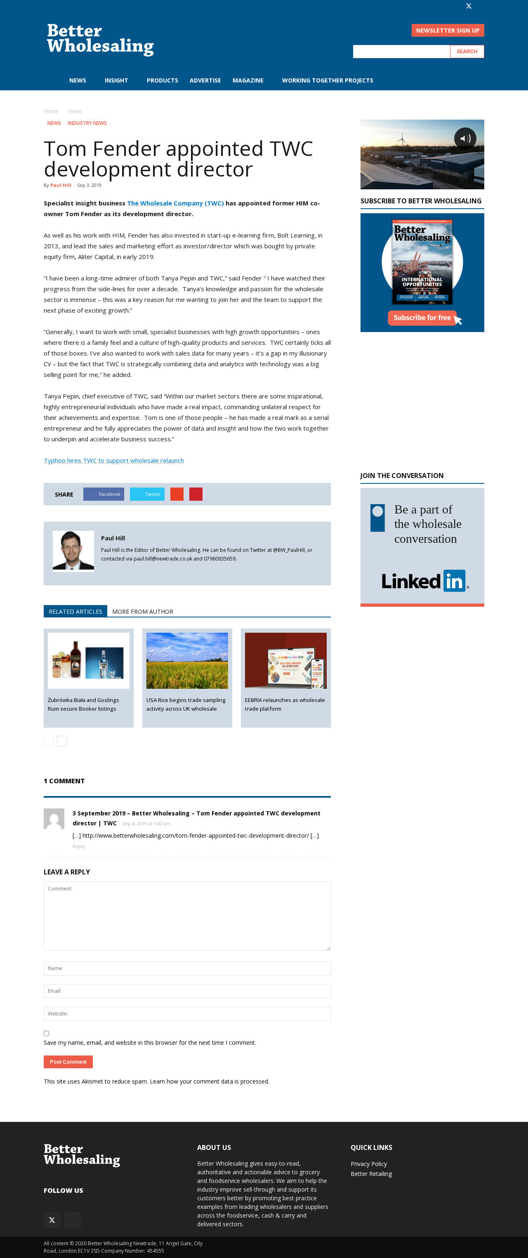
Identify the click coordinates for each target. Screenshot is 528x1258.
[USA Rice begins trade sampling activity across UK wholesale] (187, 661)
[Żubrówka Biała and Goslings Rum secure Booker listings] (89, 661)
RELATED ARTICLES (75, 611)
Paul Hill (60, 185)
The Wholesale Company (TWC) (175, 203)
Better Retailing (371, 1174)
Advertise (205, 80)
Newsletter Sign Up (448, 30)
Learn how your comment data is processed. (209, 1081)
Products (162, 80)
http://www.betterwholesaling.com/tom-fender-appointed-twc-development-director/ (195, 835)
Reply (79, 846)
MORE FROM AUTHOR (142, 611)
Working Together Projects (327, 80)
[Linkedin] (108, 573)
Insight (116, 80)
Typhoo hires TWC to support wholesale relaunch (114, 460)
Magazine (248, 80)
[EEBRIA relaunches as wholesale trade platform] (286, 661)
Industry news (87, 123)
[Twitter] (123, 573)
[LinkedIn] (478, 6)
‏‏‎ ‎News (77, 80)
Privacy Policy (369, 1164)
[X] (469, 6)
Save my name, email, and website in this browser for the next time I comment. (150, 1042)
